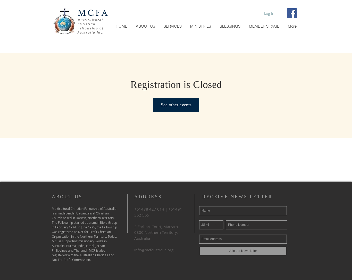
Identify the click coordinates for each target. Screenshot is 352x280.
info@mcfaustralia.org (153, 249)
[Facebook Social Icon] (292, 13)
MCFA (93, 13)
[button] (264, 26)
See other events (176, 104)
